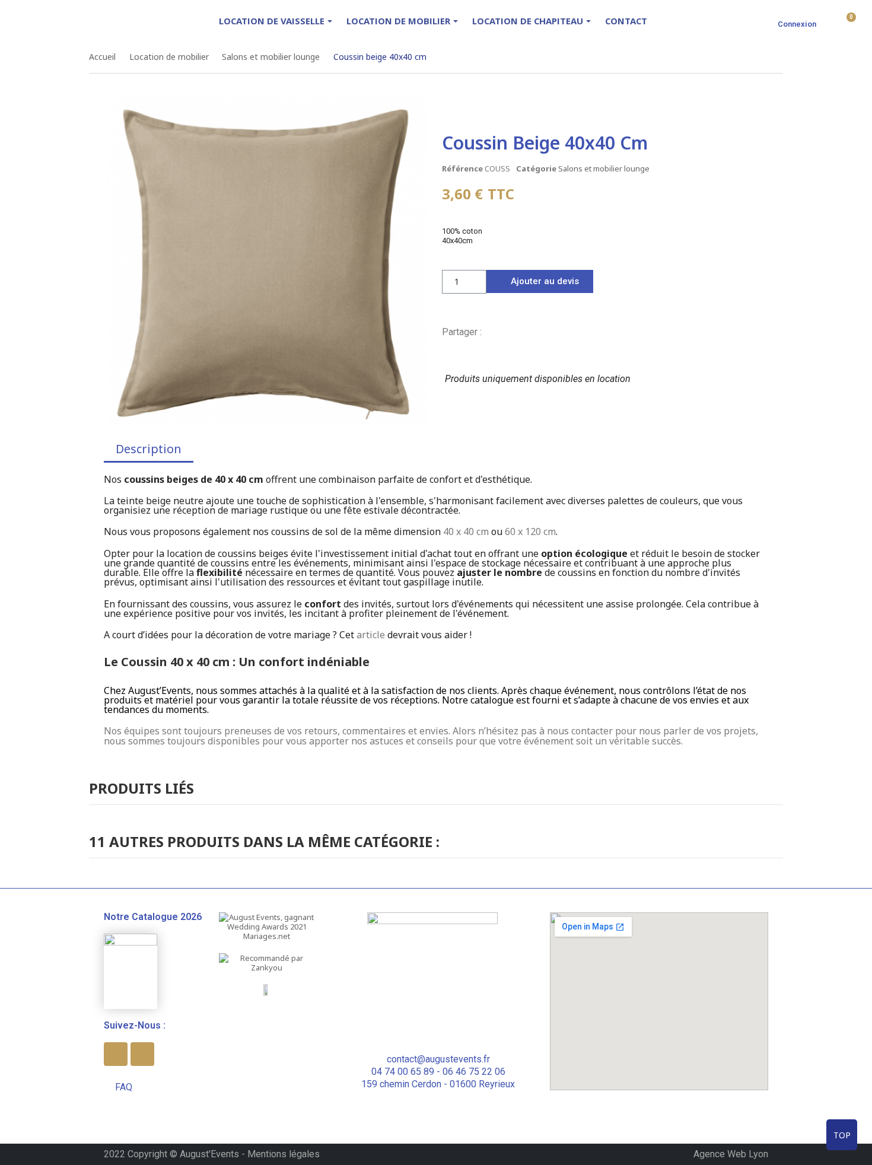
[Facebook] (490, 331)
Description (149, 449)
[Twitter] (509, 331)
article (371, 634)
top (842, 1135)
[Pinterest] (529, 331)
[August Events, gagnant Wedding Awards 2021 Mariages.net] (267, 926)
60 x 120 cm (530, 531)
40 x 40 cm (466, 531)
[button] (539, 281)
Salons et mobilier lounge (604, 168)
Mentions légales (283, 1154)
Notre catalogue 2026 (153, 916)
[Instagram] (142, 1054)
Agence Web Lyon (730, 1154)
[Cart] (847, 22)
